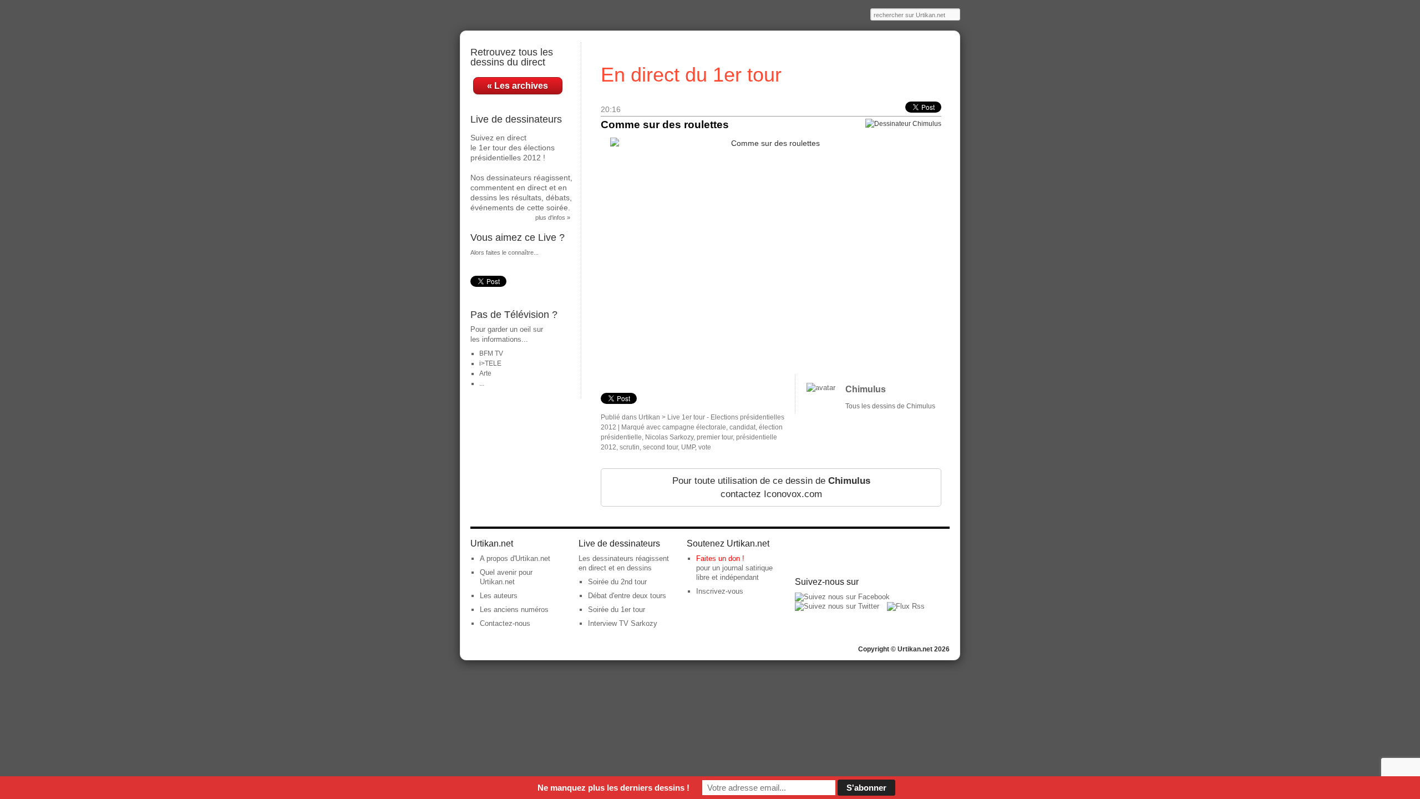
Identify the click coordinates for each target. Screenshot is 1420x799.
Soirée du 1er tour (616, 609)
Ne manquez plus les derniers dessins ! (613, 787)
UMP (688, 447)
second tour (660, 447)
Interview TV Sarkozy (622, 623)
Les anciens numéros (514, 609)
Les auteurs (499, 595)
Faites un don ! (720, 558)
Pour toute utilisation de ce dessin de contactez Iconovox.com (771, 487)
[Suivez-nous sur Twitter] (837, 606)
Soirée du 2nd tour (617, 582)
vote (704, 447)
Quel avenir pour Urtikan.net (506, 577)
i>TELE (490, 363)
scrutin (630, 447)
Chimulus (865, 389)
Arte (485, 373)
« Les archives (517, 85)
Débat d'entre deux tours (627, 595)
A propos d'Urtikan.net (515, 558)
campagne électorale (694, 427)
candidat (742, 427)
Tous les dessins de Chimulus (890, 406)
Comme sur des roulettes (665, 124)
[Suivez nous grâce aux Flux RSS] (906, 606)
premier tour (715, 437)
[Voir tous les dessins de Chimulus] (821, 387)
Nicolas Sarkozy (669, 437)
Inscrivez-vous (719, 591)
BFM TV (491, 353)
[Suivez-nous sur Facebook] (842, 597)
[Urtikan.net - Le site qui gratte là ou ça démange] (527, 15)
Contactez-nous (505, 623)
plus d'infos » (552, 217)
